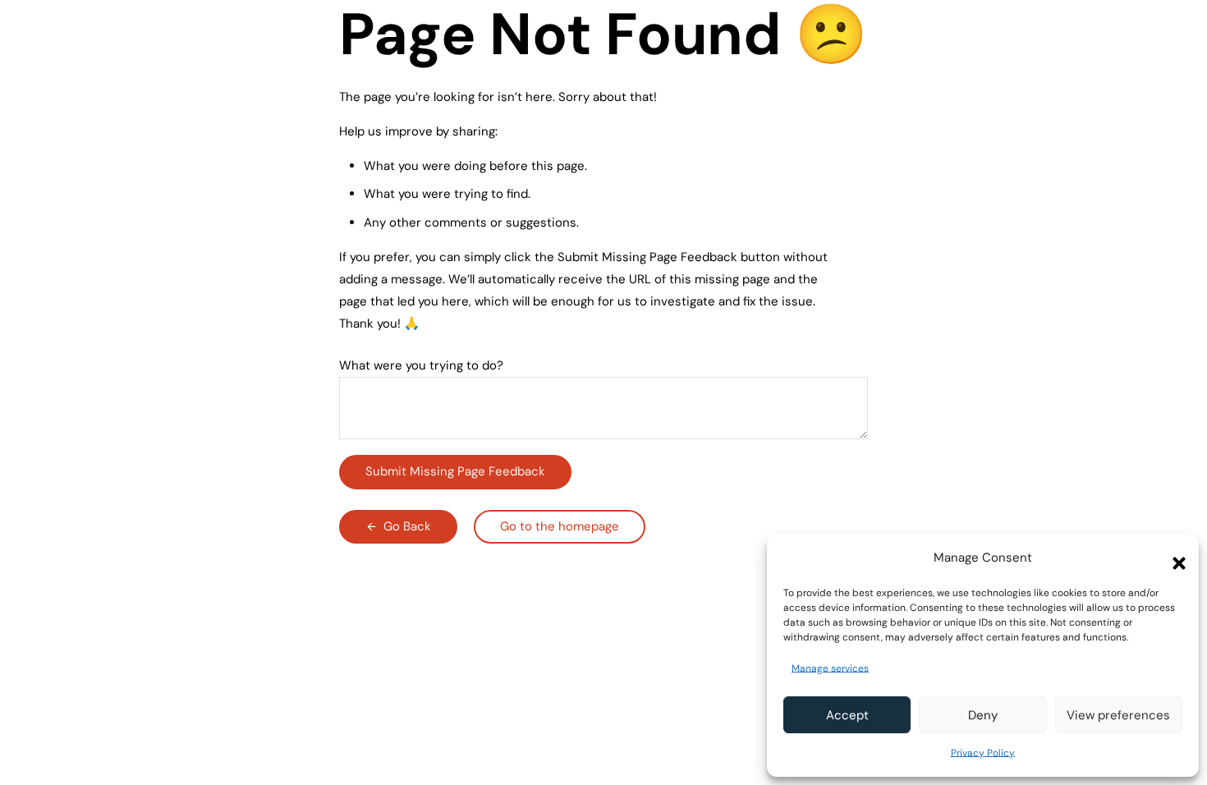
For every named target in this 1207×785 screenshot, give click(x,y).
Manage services (830, 668)
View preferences (1118, 715)
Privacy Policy (983, 753)
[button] (1174, 558)
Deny (983, 715)
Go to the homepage (559, 526)
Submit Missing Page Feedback (455, 471)
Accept (847, 715)
